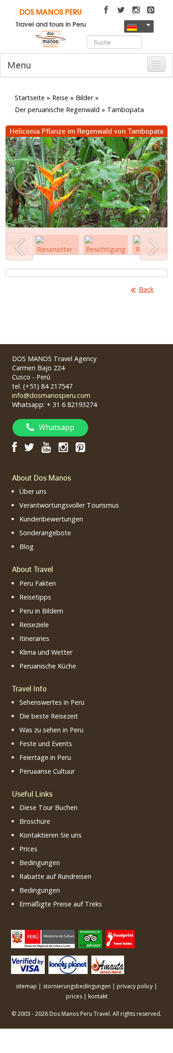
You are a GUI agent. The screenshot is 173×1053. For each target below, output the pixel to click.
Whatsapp (56, 427)
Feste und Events (45, 743)
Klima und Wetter (45, 652)
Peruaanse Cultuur (47, 771)
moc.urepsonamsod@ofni (51, 395)
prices (74, 996)
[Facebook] (106, 10)
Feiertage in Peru (45, 757)
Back (146, 289)
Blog (26, 546)
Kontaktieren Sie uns (50, 835)
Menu (19, 65)
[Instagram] (135, 10)
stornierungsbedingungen (77, 986)
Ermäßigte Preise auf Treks (60, 904)
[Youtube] (46, 446)
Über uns (33, 491)
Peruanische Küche (47, 666)
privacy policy (135, 986)
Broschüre (34, 821)
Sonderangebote (45, 532)
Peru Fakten (37, 583)
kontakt (97, 996)
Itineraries (34, 638)
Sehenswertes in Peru (51, 702)
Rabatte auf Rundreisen (55, 876)
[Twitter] (120, 10)
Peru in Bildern (41, 610)
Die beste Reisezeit (48, 716)
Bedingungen (39, 862)
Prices (28, 848)
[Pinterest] (150, 10)
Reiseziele (34, 624)
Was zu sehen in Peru (51, 729)
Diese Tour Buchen (48, 807)
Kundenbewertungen (51, 519)
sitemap (26, 986)
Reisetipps (35, 597)
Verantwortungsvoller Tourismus (69, 505)
